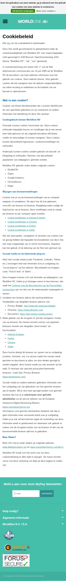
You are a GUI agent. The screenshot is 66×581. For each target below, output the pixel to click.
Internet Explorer (16, 334)
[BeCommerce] (33, 535)
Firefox (11, 338)
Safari (10, 346)
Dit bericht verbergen (23, 11)
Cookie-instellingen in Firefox (22, 226)
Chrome (11, 342)
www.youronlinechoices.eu (16, 407)
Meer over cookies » (46, 11)
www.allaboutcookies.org (15, 447)
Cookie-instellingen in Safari (21, 230)
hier (8, 43)
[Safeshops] (33, 547)
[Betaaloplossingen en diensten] (38, 21)
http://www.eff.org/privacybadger (40, 306)
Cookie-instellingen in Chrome (22, 222)
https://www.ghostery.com (30, 310)
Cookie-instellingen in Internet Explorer (26, 218)
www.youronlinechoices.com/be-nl (46, 447)
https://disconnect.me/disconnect (36, 314)
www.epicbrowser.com (14, 377)
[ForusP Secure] (33, 560)
